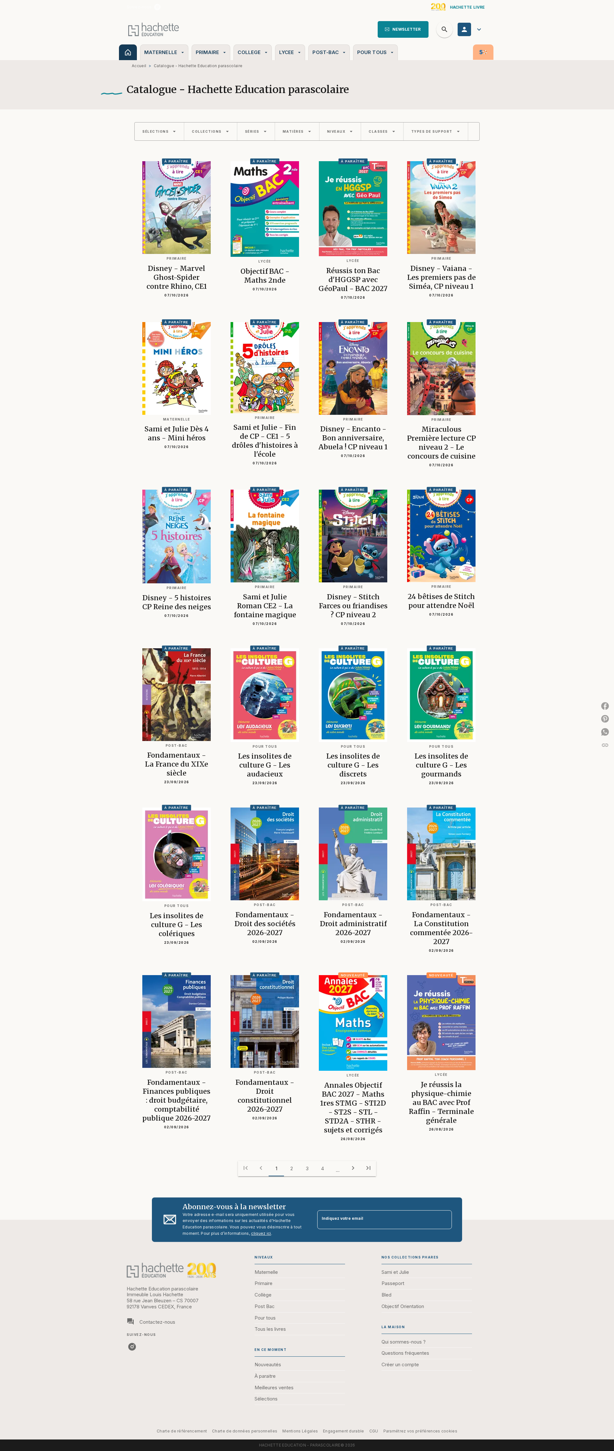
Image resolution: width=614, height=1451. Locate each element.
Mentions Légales (300, 1431)
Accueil (139, 65)
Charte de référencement (182, 1431)
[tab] (128, 52)
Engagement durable (343, 1431)
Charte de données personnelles (244, 1431)
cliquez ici (261, 1233)
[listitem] (157, 7)
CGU (373, 1431)
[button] (403, 29)
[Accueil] (153, 29)
